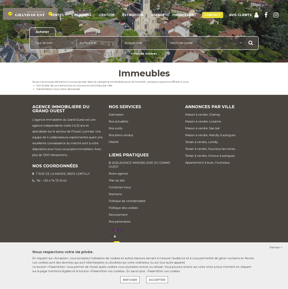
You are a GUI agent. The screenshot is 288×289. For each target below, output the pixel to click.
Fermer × (276, 247)
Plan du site (117, 180)
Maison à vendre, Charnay (202, 114)
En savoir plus (136, 271)
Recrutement (118, 215)
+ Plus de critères (144, 53)
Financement (184, 15)
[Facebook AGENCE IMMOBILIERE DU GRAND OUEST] (266, 15)
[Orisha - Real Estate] (116, 230)
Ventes (57, 15)
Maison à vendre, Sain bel (202, 128)
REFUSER (130, 280)
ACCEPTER (157, 280)
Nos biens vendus (121, 135)
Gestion (106, 15)
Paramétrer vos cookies (164, 271)
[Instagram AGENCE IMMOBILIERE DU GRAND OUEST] (276, 15)
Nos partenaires (119, 221)
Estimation (132, 15)
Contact (212, 15)
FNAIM (114, 142)
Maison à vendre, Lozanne (203, 121)
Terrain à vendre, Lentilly (201, 142)
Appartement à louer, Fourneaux (207, 162)
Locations (81, 15)
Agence (158, 15)
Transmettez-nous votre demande (58, 89)
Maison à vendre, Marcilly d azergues (210, 135)
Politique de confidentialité (127, 201)
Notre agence (118, 173)
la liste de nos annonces (57, 85)
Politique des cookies (123, 208)
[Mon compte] (256, 15)
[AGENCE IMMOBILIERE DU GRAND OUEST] (30, 17)
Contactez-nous (120, 187)
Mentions (115, 194)
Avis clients (240, 15)
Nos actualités (118, 121)
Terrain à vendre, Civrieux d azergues (210, 156)
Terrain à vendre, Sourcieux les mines (210, 149)
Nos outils (115, 128)
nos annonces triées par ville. (94, 85)
